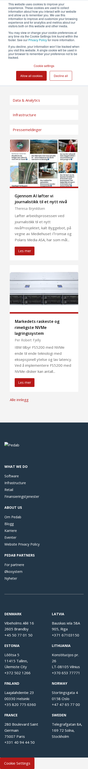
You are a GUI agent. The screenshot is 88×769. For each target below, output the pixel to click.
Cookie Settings (17, 763)
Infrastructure (15, 483)
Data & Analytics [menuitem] (26, 100)
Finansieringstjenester (21, 496)
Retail (8, 489)
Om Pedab (12, 517)
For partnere (14, 564)
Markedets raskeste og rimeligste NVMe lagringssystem (37, 327)
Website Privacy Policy (22, 544)
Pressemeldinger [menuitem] (27, 129)
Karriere (10, 530)
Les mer (24, 251)
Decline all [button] (61, 76)
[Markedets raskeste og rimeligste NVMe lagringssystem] (44, 310)
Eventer (10, 537)
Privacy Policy (37, 40)
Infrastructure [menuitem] (24, 114)
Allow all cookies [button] (31, 76)
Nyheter (10, 578)
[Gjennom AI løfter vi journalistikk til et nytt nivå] (44, 185)
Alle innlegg (19, 399)
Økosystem (13, 571)
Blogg (9, 523)
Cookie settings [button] (44, 66)
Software (11, 476)
